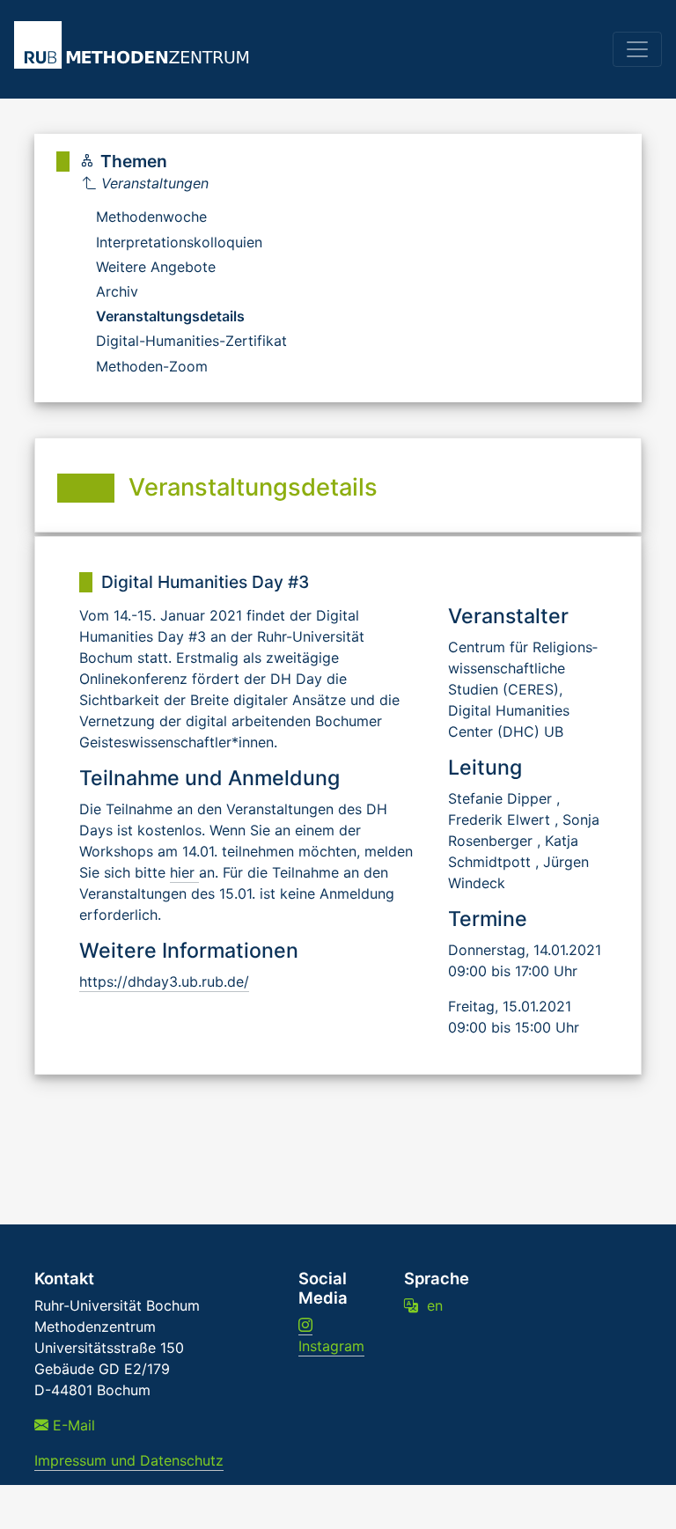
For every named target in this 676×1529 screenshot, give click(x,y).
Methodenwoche (151, 216)
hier (184, 872)
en (430, 1305)
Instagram (331, 1346)
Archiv (117, 291)
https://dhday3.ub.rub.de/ (164, 981)
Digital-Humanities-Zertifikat (191, 340)
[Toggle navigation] (637, 49)
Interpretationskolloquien (179, 242)
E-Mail (71, 1425)
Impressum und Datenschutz (129, 1460)
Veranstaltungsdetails (170, 316)
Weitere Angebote (156, 267)
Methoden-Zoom (152, 366)
